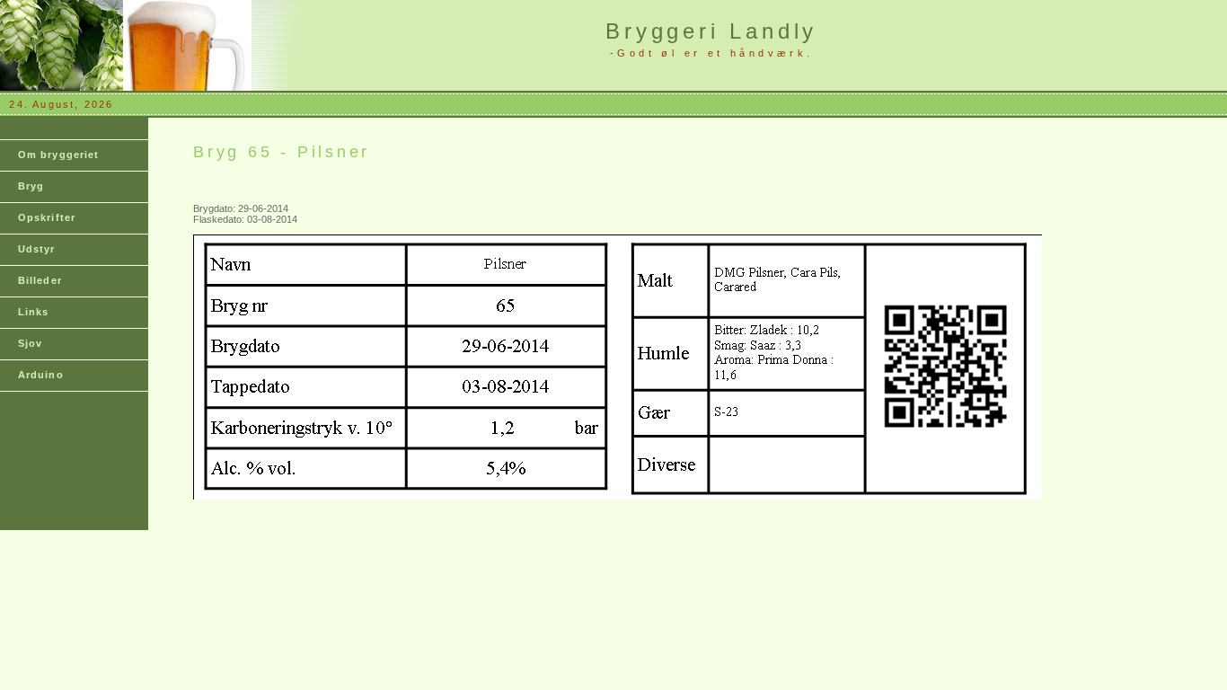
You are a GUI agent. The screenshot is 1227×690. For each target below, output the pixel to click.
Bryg (31, 186)
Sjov (30, 343)
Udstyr (37, 248)
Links (33, 311)
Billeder (40, 280)
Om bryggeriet (58, 154)
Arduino (41, 374)
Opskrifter (46, 217)
